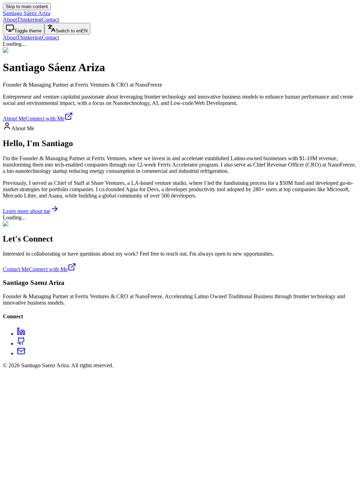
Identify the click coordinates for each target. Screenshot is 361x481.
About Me (14, 118)
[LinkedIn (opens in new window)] (21, 334)
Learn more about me (26, 211)
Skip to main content (27, 6)
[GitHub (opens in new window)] (21, 343)
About (10, 20)
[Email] (21, 353)
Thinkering (29, 20)
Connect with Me (45, 118)
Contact (50, 20)
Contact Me (16, 269)
